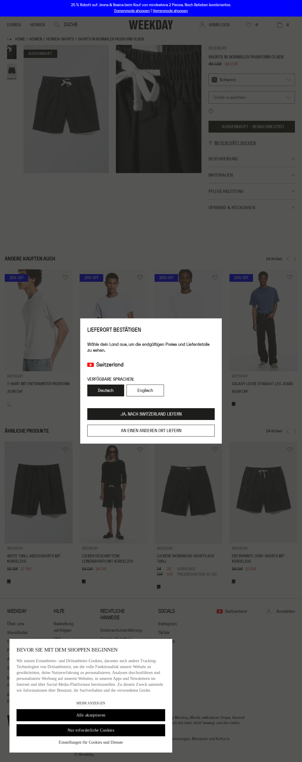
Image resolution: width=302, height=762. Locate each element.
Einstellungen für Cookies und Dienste (91, 742)
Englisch (145, 390)
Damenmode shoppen (132, 11)
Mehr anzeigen (90, 703)
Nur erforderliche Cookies (91, 730)
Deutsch (106, 390)
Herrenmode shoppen (170, 11)
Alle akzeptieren (91, 715)
